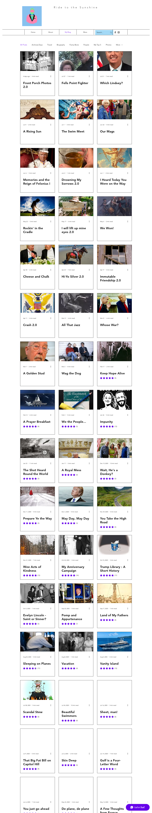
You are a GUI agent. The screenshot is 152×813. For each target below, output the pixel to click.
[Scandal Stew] (37, 690)
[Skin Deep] (76, 738)
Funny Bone (74, 45)
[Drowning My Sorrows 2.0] (76, 158)
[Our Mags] (114, 109)
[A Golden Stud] (37, 351)
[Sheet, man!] (114, 690)
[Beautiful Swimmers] (76, 690)
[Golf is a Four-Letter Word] (114, 738)
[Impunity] (114, 400)
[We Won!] (114, 206)
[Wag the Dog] (76, 351)
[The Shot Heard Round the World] (37, 448)
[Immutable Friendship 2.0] (114, 254)
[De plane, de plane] (76, 787)
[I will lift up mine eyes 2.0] (76, 206)
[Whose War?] (114, 303)
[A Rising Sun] (37, 109)
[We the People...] (76, 400)
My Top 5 (97, 45)
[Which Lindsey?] (114, 61)
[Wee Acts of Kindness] (37, 545)
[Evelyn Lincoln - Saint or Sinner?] (37, 593)
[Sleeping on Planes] (37, 641)
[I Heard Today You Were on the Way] (114, 158)
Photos (108, 45)
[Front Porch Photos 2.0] (37, 61)
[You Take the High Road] (114, 496)
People (86, 45)
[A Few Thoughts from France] (114, 787)
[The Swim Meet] (76, 109)
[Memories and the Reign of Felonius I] (37, 158)
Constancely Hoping (84, 17)
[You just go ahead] (37, 787)
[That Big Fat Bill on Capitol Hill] (37, 738)
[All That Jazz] (76, 303)
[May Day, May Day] (76, 496)
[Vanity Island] (114, 641)
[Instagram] (118, 32)
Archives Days (37, 45)
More (118, 45)
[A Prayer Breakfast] (37, 400)
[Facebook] (115, 32)
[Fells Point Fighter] (76, 61)
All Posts (23, 45)
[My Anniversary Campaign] (76, 545)
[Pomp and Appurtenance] (76, 593)
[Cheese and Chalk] (37, 254)
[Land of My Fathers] (114, 593)
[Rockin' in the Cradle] (37, 206)
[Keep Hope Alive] (114, 351)
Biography (61, 45)
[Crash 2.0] (37, 303)
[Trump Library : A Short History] (114, 545)
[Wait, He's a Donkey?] (114, 448)
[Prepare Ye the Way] (37, 496)
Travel (49, 45)
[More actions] (51, 76)
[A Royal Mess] (76, 448)
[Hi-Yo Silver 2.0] (76, 254)
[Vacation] (76, 641)
